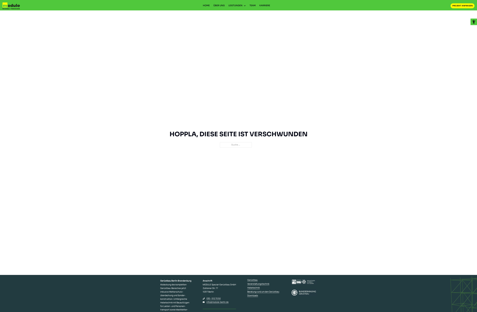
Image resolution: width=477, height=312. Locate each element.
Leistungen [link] (235, 5)
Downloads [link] (252, 295)
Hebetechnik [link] (253, 287)
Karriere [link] (264, 5)
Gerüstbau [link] (252, 280)
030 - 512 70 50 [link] (213, 298)
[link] (474, 22)
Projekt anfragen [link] (462, 6)
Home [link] (206, 5)
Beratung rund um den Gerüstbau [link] (263, 291)
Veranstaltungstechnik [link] (258, 283)
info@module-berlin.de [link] (217, 302)
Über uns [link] (219, 5)
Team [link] (253, 5)
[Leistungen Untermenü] (245, 6)
